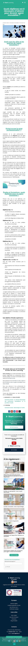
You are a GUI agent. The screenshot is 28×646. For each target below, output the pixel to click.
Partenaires (14, 619)
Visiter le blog (14, 555)
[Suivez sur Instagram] (17, 411)
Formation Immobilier (14, 22)
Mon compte (14, 615)
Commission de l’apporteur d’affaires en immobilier (14, 536)
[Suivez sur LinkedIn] (14, 411)
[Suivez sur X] (20, 411)
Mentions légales (14, 603)
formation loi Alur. (11, 378)
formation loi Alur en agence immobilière (13, 382)
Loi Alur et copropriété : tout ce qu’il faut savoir (13, 492)
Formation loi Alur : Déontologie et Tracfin (15, 407)
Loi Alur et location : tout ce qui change (14, 506)
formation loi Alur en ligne (18, 380)
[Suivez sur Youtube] (12, 411)
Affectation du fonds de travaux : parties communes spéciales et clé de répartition (13, 476)
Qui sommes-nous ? (14, 607)
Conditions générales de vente (14, 605)
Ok (14, 644)
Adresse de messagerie (10, 561)
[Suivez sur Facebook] (9, 411)
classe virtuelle (6, 383)
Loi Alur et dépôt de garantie (11, 521)
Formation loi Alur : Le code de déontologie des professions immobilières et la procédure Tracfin (15, 401)
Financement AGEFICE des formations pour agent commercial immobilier (13, 551)
